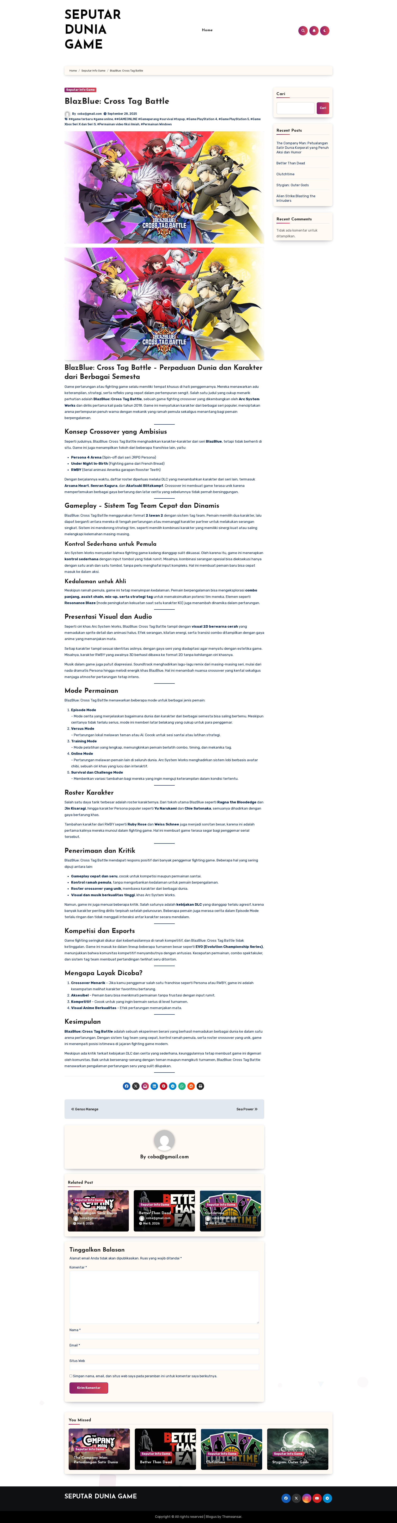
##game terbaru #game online (91, 119)
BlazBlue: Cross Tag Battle (117, 102)
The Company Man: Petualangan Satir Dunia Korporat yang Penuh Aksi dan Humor (302, 147)
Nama (75, 1330)
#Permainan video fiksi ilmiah (118, 124)
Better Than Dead (155, 1213)
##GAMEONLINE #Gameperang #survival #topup (149, 119)
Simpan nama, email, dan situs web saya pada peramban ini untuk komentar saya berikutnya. (145, 1376)
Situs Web (77, 1361)
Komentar (78, 1267)
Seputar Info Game (80, 90)
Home (207, 30)
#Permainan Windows (156, 124)
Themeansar (231, 1517)
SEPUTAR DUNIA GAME (93, 31)
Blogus (211, 1517)
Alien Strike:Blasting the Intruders (295, 198)
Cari (280, 94)
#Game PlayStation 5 (234, 119)
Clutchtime (214, 1213)
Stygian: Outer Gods (292, 185)
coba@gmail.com (89, 114)
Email (74, 1345)
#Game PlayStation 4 (201, 119)
